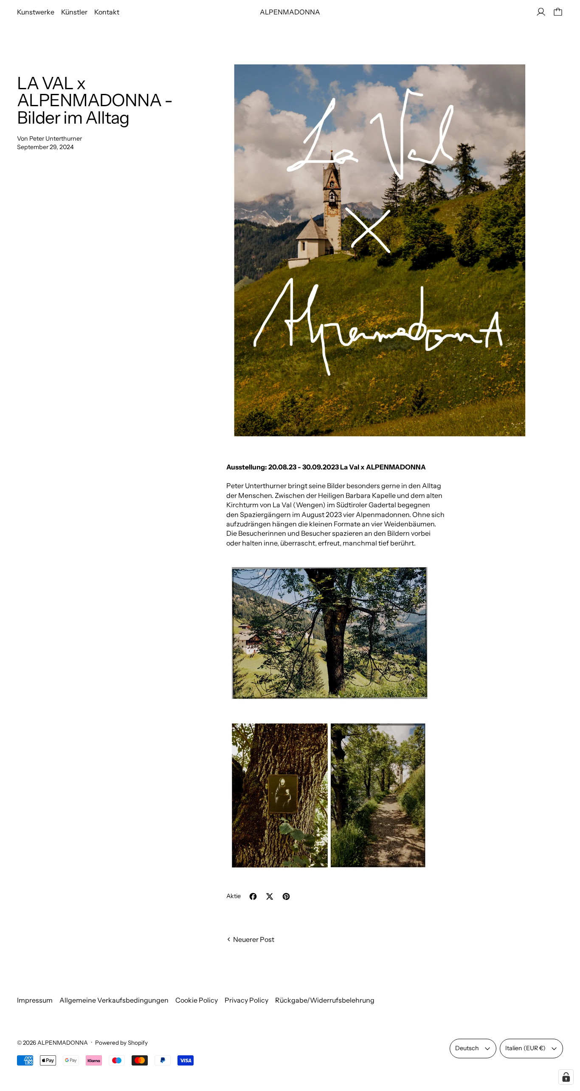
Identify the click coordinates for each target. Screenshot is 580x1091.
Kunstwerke (35, 12)
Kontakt (106, 12)
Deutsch (467, 1048)
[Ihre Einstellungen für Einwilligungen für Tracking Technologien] (566, 1077)
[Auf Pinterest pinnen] (286, 896)
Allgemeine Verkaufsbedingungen (114, 1000)
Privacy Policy (246, 1000)
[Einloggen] (541, 12)
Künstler (74, 12)
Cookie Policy (196, 1000)
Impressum (35, 1000)
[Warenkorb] (558, 12)
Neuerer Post (253, 939)
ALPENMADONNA (62, 1042)
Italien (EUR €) (525, 1048)
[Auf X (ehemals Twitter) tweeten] (269, 896)
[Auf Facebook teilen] (253, 896)
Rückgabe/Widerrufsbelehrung (324, 1000)
